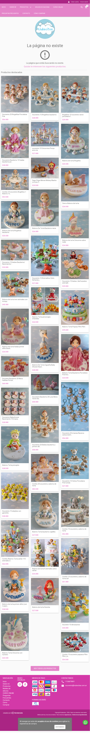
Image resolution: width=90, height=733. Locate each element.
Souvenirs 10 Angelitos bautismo (44, 115)
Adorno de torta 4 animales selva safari (44, 569)
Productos (24, 7)
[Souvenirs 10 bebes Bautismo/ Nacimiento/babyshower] (15, 250)
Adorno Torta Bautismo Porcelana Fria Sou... (74, 374)
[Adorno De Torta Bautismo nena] (45, 207)
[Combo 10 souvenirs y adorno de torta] (75, 508)
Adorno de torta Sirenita (41, 607)
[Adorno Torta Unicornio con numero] (15, 632)
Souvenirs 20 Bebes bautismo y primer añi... (43, 445)
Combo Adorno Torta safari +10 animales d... (14, 559)
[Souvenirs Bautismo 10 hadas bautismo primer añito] (15, 141)
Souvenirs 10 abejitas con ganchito (11, 512)
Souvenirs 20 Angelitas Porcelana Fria (14, 115)
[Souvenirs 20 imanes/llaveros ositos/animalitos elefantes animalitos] (75, 406)
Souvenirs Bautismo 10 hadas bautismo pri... (13, 161)
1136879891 (70, 681)
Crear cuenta (75, 2)
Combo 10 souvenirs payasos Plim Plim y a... (75, 655)
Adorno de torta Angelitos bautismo (11, 231)
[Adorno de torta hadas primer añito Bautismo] (15, 327)
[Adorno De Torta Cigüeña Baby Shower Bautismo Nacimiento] (45, 344)
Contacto (26, 13)
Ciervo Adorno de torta (70, 203)
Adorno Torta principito (10, 465)
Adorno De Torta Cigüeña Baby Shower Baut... (43, 366)
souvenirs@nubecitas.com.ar (76, 685)
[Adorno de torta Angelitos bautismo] (15, 215)
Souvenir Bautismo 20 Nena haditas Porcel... (12, 379)
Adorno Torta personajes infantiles (41, 318)
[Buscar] (82, 7)
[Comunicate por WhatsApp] (85, 722)
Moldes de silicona (42, 7)
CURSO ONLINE (58, 7)
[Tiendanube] (13, 713)
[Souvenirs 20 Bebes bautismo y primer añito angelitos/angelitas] (45, 424)
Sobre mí (13, 7)
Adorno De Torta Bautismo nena (44, 228)
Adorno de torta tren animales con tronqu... (15, 300)
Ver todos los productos (45, 668)
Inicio (4, 7)
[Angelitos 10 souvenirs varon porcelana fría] (75, 94)
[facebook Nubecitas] (25, 684)
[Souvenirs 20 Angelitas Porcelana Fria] (15, 94)
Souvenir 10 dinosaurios (71, 625)
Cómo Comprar (39, 13)
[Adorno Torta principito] (15, 444)
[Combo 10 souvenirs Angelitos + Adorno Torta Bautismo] (15, 179)
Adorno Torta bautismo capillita (43, 532)
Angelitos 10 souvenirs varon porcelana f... (73, 115)
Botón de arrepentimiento (80, 714)
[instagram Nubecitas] (19, 684)
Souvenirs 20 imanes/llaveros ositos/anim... (73, 434)
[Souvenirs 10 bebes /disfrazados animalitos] (75, 264)
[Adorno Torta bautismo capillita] (45, 511)
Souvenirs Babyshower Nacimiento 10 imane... (10, 418)
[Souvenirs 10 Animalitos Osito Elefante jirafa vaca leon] (45, 256)
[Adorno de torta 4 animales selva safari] (45, 553)
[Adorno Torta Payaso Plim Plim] (75, 307)
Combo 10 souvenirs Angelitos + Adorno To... (14, 193)
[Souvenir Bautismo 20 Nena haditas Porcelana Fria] (15, 366)
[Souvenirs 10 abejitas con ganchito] (15, 490)
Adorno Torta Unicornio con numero (12, 654)
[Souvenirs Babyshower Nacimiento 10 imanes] (15, 401)
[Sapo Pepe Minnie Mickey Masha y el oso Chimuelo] (45, 168)
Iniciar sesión (84, 2)
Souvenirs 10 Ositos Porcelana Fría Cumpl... (73, 482)
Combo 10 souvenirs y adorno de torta (74, 530)
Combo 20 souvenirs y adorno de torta (44, 485)
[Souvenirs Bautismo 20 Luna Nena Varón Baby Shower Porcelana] (45, 384)
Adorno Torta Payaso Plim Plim (73, 327)
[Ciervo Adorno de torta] (75, 184)
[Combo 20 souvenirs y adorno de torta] (45, 468)
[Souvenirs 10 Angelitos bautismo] (45, 94)
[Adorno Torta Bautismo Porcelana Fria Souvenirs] (75, 352)
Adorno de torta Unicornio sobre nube (74, 241)
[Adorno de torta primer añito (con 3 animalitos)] (15, 585)
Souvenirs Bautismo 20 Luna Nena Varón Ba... (44, 398)
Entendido (60, 727)
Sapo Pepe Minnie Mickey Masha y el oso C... (44, 181)
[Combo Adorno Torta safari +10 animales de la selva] (15, 538)
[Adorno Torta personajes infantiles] (45, 301)
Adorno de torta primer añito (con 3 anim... (14, 605)
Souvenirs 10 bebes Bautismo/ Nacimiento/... (13, 263)
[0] (86, 8)
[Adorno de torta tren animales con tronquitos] (15, 284)
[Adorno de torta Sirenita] (45, 591)
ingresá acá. (68, 714)
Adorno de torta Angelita (71, 161)
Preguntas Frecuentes (10, 13)
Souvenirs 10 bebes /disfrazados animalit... (74, 282)
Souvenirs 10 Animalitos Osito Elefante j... (43, 279)
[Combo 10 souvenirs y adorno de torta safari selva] (75, 556)
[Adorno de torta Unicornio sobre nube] (75, 224)
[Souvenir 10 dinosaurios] (75, 604)
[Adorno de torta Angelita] (75, 141)
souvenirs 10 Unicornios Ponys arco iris (43, 149)
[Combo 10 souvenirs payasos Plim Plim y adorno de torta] (75, 642)
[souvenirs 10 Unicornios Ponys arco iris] (45, 134)
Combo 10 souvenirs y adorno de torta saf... (74, 577)
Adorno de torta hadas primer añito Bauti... (13, 347)
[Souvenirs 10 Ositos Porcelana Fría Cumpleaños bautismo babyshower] (75, 460)
